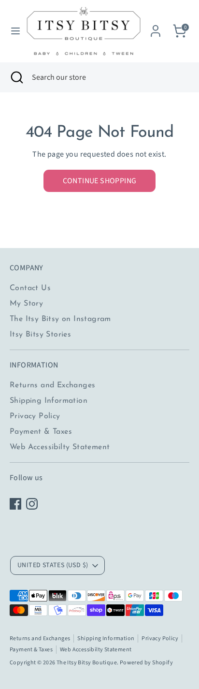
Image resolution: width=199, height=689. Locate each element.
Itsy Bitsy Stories (40, 334)
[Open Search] (16, 77)
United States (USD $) (52, 565)
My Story (26, 304)
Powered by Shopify (146, 663)
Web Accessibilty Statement (60, 447)
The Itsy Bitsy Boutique (87, 663)
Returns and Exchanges (52, 385)
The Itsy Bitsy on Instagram (60, 319)
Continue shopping (100, 181)
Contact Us (30, 288)
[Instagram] (32, 504)
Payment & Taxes (41, 432)
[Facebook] (15, 504)
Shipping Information (48, 401)
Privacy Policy (35, 416)
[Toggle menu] (12, 31)
